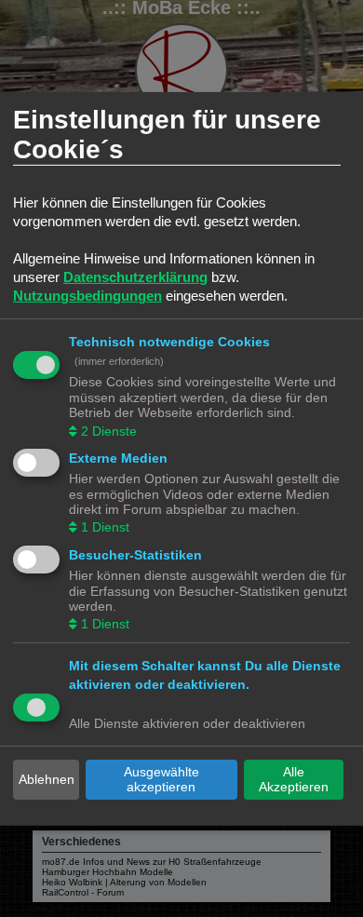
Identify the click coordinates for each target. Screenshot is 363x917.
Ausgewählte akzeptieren (161, 779)
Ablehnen (46, 779)
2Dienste (109, 430)
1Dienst (105, 526)
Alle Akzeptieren (294, 779)
